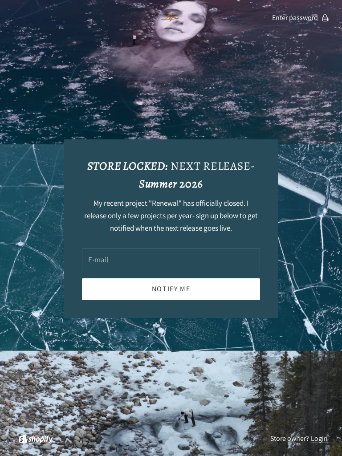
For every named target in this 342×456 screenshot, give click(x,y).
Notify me (171, 288)
